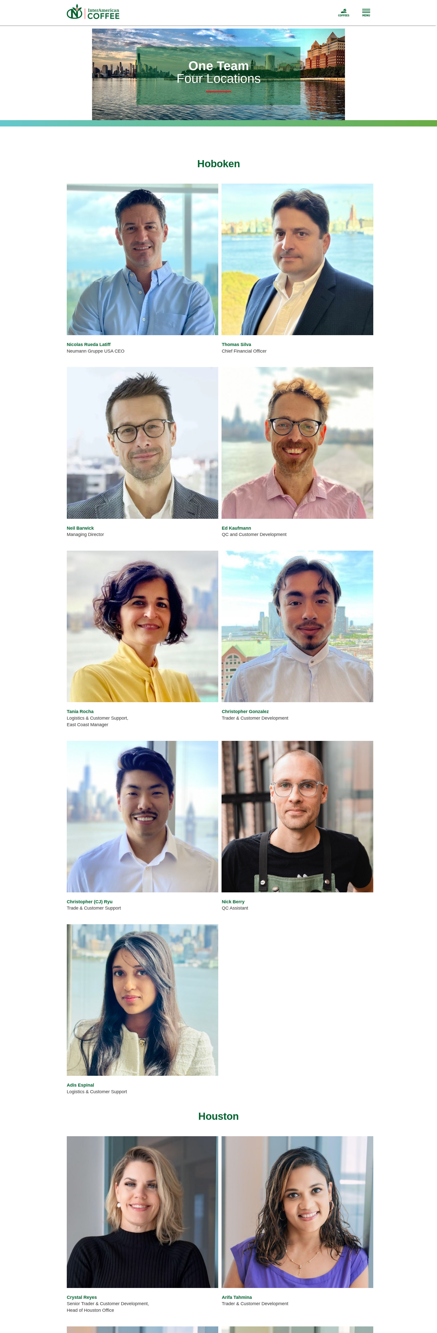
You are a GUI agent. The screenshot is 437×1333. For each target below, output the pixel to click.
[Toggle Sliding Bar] (359, 13)
